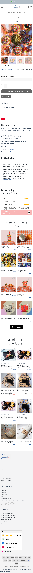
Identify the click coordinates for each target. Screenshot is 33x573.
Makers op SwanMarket (6, 498)
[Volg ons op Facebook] (2, 503)
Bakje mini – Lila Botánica (23, 247)
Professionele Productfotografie (7, 525)
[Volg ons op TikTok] (7, 503)
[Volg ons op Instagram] (5, 503)
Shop (19, 18)
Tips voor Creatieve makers (6, 523)
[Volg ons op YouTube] (13, 503)
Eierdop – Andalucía (6, 294)
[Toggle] (2, 103)
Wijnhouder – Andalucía (7, 247)
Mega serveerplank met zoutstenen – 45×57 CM (7, 442)
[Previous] (3, 40)
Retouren (3, 474)
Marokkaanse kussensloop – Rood (24, 319)
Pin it (4, 119)
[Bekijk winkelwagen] (31, 7)
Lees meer (7, 180)
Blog (2, 496)
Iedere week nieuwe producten (17, 2)
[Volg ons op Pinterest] (10, 503)
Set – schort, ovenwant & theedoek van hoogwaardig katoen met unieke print (8, 392)
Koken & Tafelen (11, 149)
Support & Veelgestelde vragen (7, 521)
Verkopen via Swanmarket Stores (8, 515)
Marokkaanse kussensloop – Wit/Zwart (8, 319)
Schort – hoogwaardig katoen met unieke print (23, 391)
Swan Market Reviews (5, 472)
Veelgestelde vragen (5, 469)
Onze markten (4, 492)
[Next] (29, 40)
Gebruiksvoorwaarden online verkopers (9, 527)
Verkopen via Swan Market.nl (7, 513)
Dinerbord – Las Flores (7, 270)
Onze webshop (4, 494)
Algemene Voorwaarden (6, 478)
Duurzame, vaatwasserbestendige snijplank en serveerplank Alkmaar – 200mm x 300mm (8, 366)
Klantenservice (4, 467)
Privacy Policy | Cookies (6, 480)
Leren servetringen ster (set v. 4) (24, 442)
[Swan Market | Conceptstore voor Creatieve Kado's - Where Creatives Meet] (16, 7)
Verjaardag (7, 151)
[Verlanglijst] (28, 7)
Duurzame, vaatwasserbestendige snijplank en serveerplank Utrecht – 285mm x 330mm (8, 417)
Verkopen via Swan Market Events (8, 517)
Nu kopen (5, 96)
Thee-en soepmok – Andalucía (22, 295)
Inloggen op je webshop (6, 519)
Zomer (12, 151)
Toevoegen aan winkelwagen (15, 91)
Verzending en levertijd (5, 471)
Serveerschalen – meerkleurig (21, 271)
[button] (2, 7)
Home (14, 18)
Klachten (2, 476)
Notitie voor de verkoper (8, 76)
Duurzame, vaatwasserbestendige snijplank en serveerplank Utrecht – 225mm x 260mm (24, 366)
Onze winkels (3, 490)
